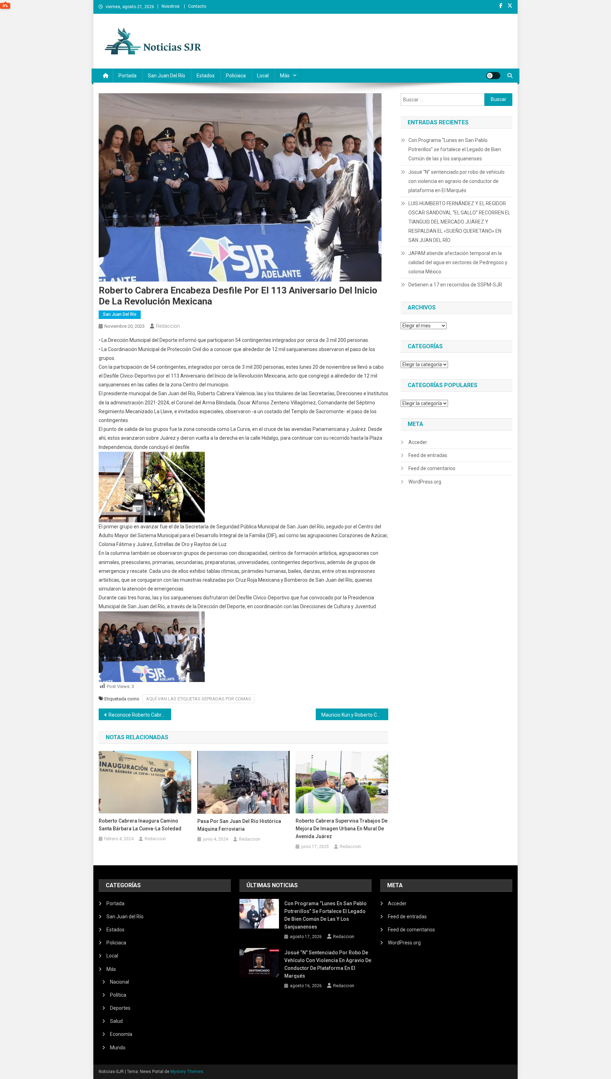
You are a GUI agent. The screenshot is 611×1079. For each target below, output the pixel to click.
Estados (206, 75)
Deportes (120, 1008)
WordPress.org (424, 482)
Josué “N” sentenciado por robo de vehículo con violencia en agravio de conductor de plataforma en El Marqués (456, 181)
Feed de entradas (427, 455)
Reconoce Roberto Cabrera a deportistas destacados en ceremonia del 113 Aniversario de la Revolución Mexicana (140, 715)
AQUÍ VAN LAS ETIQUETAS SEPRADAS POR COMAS (198, 698)
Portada (127, 75)
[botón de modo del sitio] (493, 75)
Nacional (119, 982)
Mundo (118, 1047)
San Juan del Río (166, 75)
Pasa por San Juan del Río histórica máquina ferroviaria (239, 825)
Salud (116, 1021)
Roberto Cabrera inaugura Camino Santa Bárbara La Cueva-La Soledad (140, 824)
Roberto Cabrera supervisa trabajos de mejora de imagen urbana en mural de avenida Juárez (342, 828)
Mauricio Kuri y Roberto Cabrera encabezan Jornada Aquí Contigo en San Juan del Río (354, 715)
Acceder (417, 442)
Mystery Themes (186, 1071)
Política (118, 995)
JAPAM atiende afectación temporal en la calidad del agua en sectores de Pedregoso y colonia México (457, 262)
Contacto (197, 6)
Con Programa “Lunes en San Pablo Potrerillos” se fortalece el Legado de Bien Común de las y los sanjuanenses (454, 149)
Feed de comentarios (431, 468)
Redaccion (168, 326)
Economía (121, 1034)
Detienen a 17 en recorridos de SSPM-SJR (455, 284)
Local (263, 75)
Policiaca (236, 75)
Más (285, 75)
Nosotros (171, 6)
